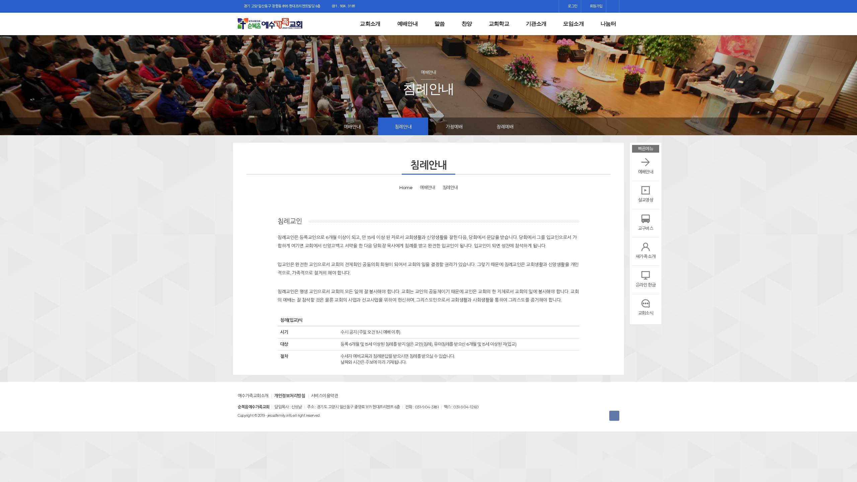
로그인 (572, 6)
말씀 (440, 23)
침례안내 (403, 127)
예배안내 (407, 23)
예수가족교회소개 (253, 395)
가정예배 (454, 127)
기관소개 (536, 23)
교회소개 (370, 23)
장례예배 (504, 127)
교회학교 (499, 23)
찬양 (467, 23)
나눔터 (608, 23)
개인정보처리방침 (289, 395)
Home (405, 187)
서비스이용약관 (324, 395)
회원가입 (596, 6)
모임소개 (573, 23)
